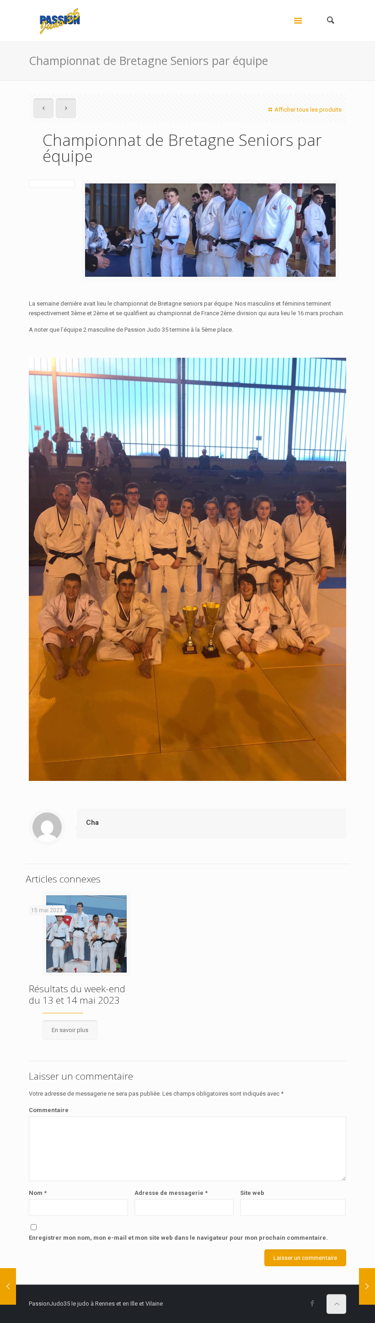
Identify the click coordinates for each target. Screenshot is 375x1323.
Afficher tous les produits (308, 109)
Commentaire (49, 1110)
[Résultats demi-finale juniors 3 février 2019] (8, 1286)
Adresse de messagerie (171, 1192)
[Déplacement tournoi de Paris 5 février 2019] (367, 1286)
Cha (92, 822)
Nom (38, 1192)
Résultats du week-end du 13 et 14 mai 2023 (77, 994)
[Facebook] (312, 1303)
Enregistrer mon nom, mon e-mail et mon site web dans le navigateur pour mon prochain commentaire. (178, 1237)
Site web (252, 1192)
